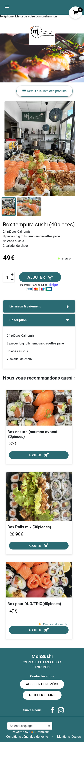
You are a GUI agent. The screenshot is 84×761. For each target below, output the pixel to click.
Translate (42, 732)
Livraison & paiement (25, 306)
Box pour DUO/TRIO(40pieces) (34, 603)
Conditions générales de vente (27, 736)
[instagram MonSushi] (59, 710)
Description (18, 320)
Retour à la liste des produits (47, 91)
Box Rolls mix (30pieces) (29, 527)
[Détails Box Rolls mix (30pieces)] (39, 496)
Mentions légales (69, 736)
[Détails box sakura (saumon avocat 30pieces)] (39, 407)
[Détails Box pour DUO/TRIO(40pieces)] (39, 579)
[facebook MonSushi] (50, 710)
